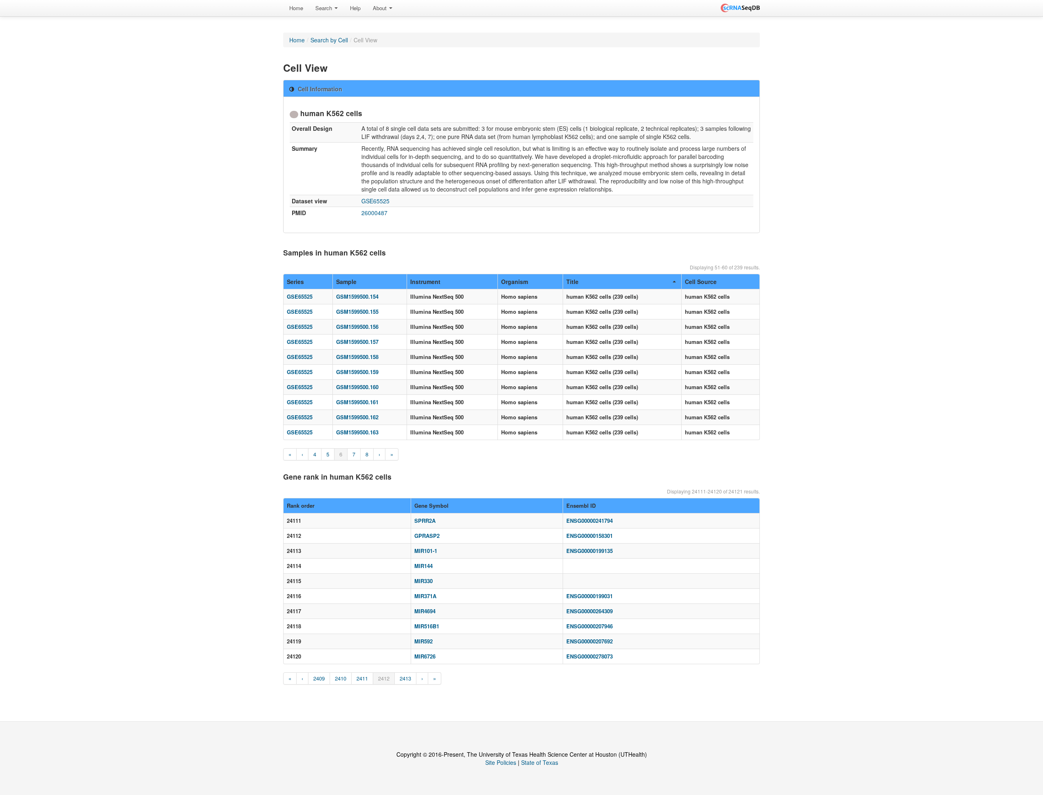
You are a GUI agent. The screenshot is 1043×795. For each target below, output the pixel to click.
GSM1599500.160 (357, 387)
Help (355, 8)
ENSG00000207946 (589, 626)
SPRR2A (425, 520)
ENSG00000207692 (589, 641)
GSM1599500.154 (357, 296)
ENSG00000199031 (589, 596)
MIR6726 (425, 656)
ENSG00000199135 (589, 551)
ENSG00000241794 (589, 520)
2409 (319, 678)
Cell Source (701, 281)
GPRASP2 (427, 536)
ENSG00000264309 (589, 611)
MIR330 (423, 581)
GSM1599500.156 (357, 326)
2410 (340, 678)
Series (295, 281)
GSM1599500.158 (357, 357)
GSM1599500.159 (357, 372)
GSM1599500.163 (357, 432)
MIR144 (423, 566)
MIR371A (425, 596)
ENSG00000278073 (589, 656)
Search (324, 8)
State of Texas (539, 762)
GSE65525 (375, 201)
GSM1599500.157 (357, 342)
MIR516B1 (426, 626)
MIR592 (423, 641)
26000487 (374, 213)
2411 (362, 678)
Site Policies (500, 762)
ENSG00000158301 (589, 536)
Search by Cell (329, 40)
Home (296, 8)
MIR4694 (425, 611)
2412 (383, 678)
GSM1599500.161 (357, 402)
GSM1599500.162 (357, 417)
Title (572, 281)
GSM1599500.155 (357, 311)
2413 (405, 678)
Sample (346, 281)
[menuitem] (296, 8)
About (380, 8)
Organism (514, 281)
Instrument (425, 281)
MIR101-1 (425, 551)
